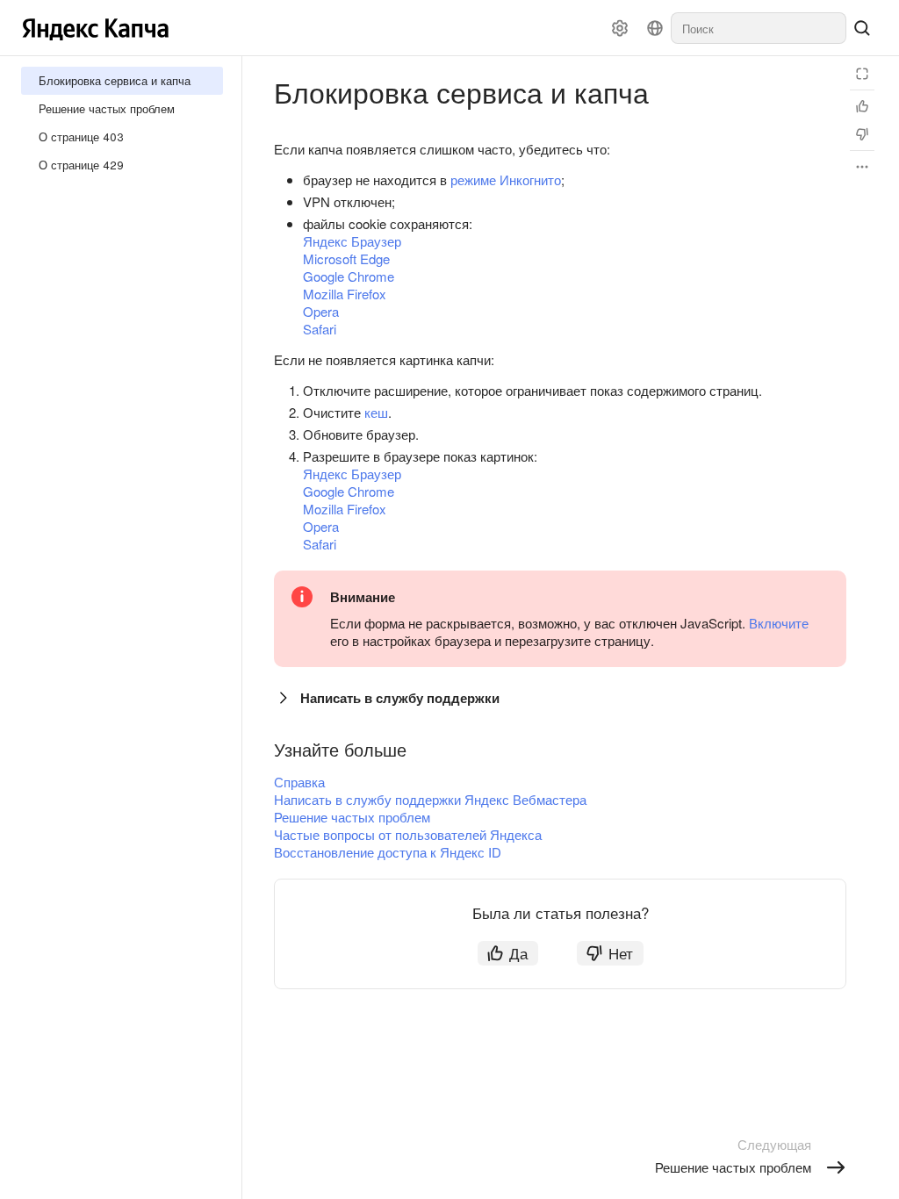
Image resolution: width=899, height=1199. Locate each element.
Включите (779, 623)
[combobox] (758, 28)
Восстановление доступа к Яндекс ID (387, 852)
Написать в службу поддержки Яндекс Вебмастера (430, 799)
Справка (299, 781)
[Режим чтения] (862, 73)
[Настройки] (620, 28)
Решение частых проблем (352, 817)
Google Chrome (348, 276)
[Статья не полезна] (862, 134)
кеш (376, 412)
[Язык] (655, 28)
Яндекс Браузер (352, 241)
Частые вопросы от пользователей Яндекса (408, 834)
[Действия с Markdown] (862, 166)
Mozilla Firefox (344, 293)
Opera (321, 311)
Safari (319, 328)
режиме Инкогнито (505, 179)
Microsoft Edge (346, 258)
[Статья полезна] (862, 106)
